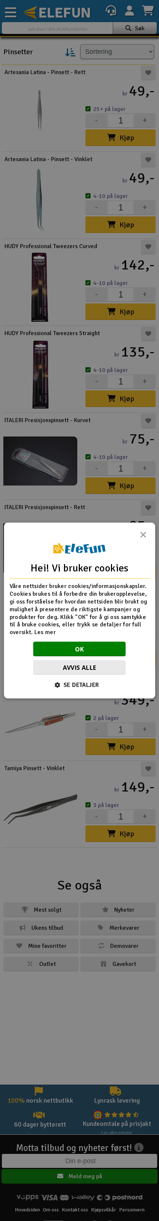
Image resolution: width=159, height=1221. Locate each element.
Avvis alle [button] (80, 667)
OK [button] (79, 649)
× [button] (143, 537)
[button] (79, 684)
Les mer (45, 632)
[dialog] (79, 611)
